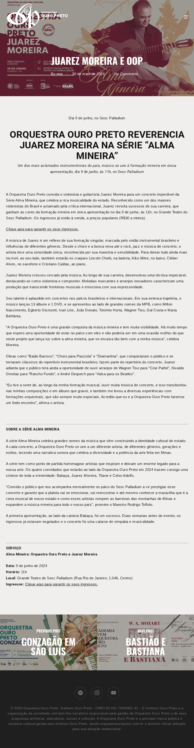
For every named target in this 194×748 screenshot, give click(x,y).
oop (60, 74)
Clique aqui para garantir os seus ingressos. (42, 229)
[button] (186, 17)
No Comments (126, 74)
